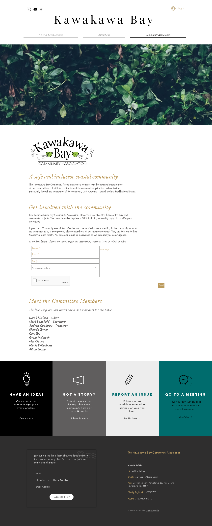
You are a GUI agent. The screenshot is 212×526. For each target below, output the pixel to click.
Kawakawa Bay (104, 19)
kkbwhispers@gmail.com (146, 476)
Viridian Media (152, 510)
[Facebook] (41, 9)
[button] (104, 35)
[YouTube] (35, 9)
